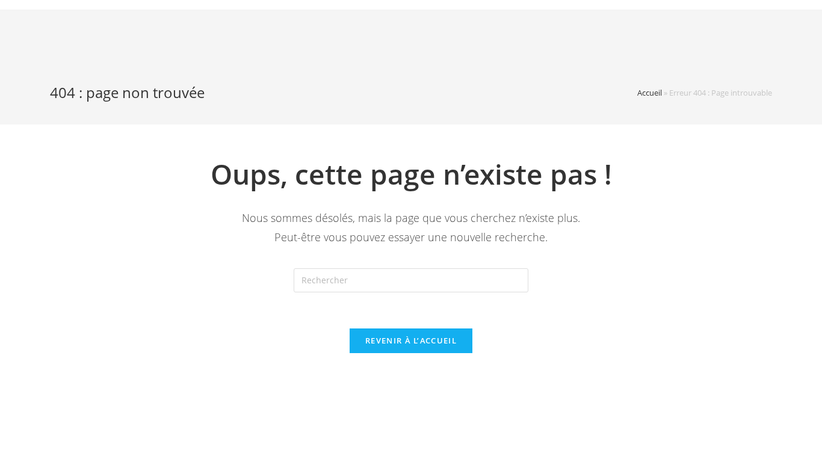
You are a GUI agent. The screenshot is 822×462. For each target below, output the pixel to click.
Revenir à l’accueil (411, 340)
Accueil (649, 92)
